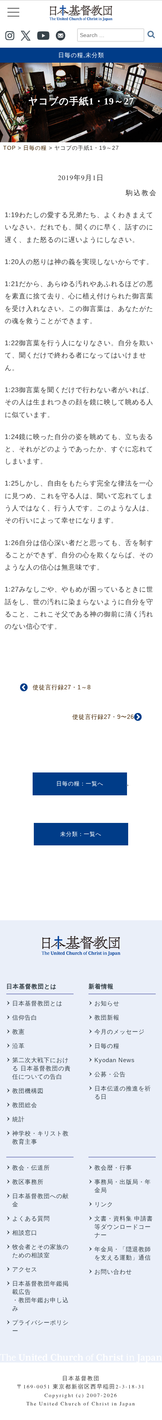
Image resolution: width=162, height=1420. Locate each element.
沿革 (18, 1045)
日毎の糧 (70, 55)
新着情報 (101, 986)
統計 (18, 1119)
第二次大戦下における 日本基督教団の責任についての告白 (41, 1068)
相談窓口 (24, 1232)
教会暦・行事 (113, 1167)
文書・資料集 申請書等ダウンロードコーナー (123, 1226)
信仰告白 (24, 1017)
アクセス (24, 1269)
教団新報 (107, 1017)
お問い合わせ (113, 1271)
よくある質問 (31, 1218)
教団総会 (24, 1105)
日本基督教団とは (31, 986)
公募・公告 (110, 1074)
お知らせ (107, 1003)
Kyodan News (114, 1060)
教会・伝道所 (31, 1167)
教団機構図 (28, 1090)
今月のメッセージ (119, 1031)
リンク (103, 1204)
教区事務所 (28, 1181)
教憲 (18, 1031)
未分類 (94, 55)
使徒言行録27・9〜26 (103, 716)
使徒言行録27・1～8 (62, 687)
